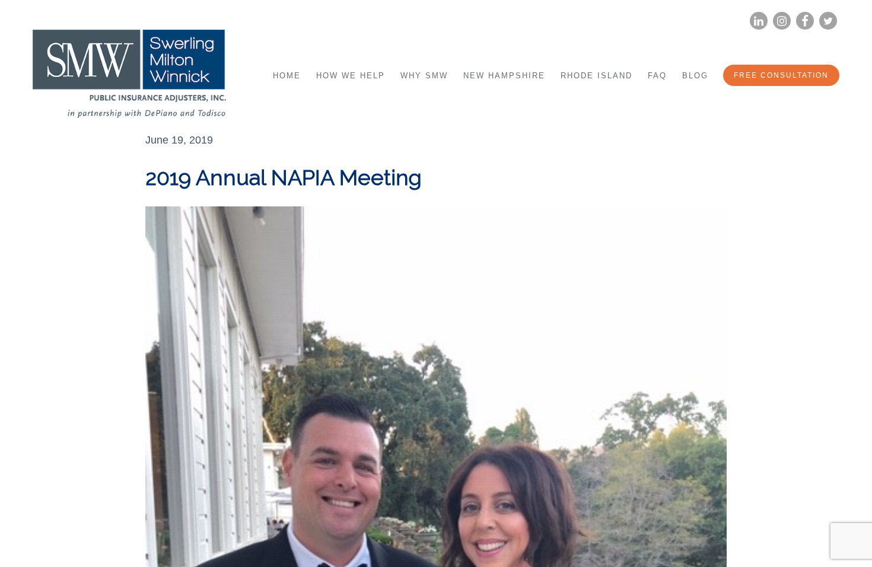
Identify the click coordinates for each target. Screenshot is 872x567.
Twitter (828, 21)
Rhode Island (596, 75)
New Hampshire (504, 75)
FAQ (657, 75)
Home (287, 75)
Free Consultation (781, 75)
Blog (695, 75)
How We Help (350, 75)
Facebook (805, 21)
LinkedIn (759, 21)
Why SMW (424, 75)
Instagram (782, 21)
